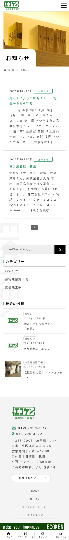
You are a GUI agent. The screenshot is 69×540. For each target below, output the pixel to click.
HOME (35, 491)
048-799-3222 (29, 434)
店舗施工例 (13, 287)
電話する (43, 537)
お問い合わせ (35, 499)
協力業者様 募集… (36, 348)
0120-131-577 (32, 428)
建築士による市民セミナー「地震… (41, 326)
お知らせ (12, 270)
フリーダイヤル (26, 537)
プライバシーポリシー (35, 506)
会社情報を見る (29, 477)
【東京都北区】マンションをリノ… (43, 375)
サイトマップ (35, 514)
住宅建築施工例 (17, 279)
